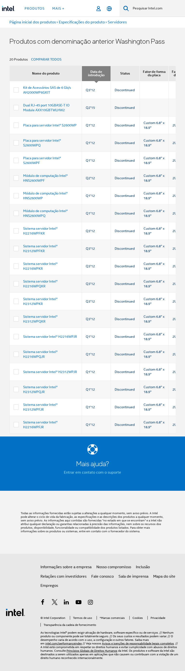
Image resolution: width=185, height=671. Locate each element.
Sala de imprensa (133, 576)
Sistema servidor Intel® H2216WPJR (50, 336)
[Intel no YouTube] (78, 603)
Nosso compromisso (113, 567)
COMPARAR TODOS (46, 59)
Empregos (49, 585)
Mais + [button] (58, 8)
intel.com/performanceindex (63, 643)
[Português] (109, 8)
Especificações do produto (82, 22)
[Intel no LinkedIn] (66, 603)
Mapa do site (164, 576)
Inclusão (143, 567)
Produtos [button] (35, 8)
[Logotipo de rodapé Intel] (15, 612)
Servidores (117, 22)
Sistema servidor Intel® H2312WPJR (50, 372)
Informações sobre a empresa (66, 567)
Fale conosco (102, 576)
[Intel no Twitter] (55, 603)
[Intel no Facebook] (43, 603)
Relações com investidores (63, 576)
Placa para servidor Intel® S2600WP (50, 125)
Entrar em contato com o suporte (92, 472)
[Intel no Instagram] (90, 603)
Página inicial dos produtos (32, 22)
